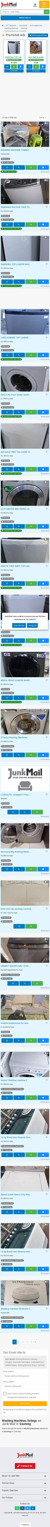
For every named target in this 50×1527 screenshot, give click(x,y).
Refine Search (25, 18)
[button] (46, 149)
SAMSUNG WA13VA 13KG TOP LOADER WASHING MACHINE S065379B (16, 207)
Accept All (32, 625)
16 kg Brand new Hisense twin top (16, 1251)
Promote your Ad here (39, 35)
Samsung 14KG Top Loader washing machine (16, 452)
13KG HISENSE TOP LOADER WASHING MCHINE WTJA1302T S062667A (16, 337)
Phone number (8, 1382)
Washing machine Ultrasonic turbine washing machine (16, 1308)
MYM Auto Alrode (10, 172)
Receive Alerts (25, 1404)
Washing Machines (11, 28)
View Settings (19, 625)
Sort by (42, 118)
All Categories (11, 25)
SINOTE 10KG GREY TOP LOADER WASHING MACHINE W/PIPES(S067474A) (16, 566)
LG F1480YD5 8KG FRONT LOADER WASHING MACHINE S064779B (16, 509)
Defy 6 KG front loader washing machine (16, 394)
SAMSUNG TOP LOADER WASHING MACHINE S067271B (16, 264)
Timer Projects (36, 60)
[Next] (35, 1342)
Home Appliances (36, 25)
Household (23, 25)
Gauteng (24, 28)
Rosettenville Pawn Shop (15, 60)
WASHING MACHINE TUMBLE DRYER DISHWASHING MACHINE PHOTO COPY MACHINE (16, 150)
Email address (8, 1371)
